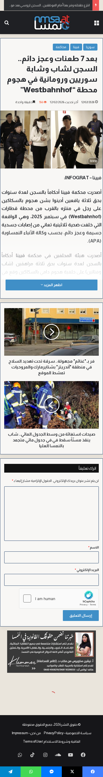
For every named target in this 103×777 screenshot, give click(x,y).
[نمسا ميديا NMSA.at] (51, 22)
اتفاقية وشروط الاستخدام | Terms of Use (51, 741)
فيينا (76, 47)
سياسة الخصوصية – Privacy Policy (67, 733)
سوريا (90, 47)
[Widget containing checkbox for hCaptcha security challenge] (59, 598)
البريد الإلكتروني (87, 570)
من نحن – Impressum (26, 733)
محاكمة (61, 47)
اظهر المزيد (52, 285)
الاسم (93, 547)
